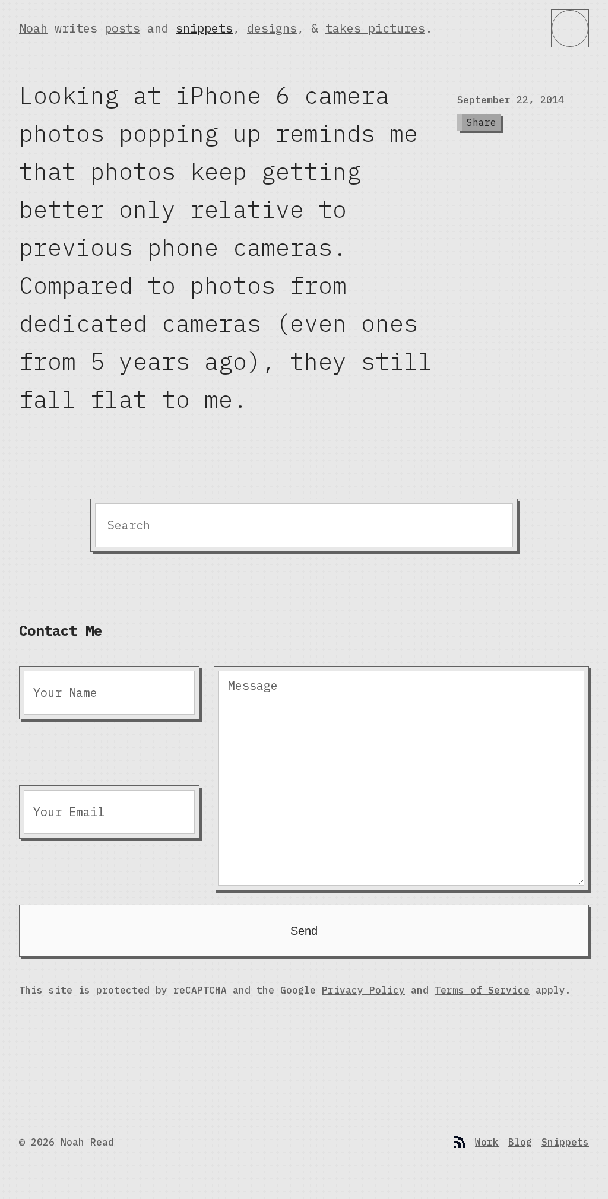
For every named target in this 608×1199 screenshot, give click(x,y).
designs (272, 28)
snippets (204, 28)
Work (487, 1142)
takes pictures (375, 28)
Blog (520, 1142)
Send (304, 930)
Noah (33, 28)
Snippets (565, 1142)
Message (253, 685)
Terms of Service (482, 990)
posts (122, 28)
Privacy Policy (363, 990)
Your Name (65, 692)
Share (481, 122)
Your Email (68, 812)
